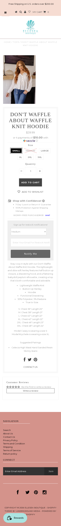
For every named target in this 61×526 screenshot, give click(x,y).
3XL (40, 157)
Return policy (10, 453)
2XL (30, 157)
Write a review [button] (30, 390)
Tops (16, 42)
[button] (30, 139)
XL (20, 157)
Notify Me (30, 253)
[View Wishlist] (29, 12)
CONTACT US (30, 367)
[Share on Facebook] (25, 360)
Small (16, 150)
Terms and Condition (14, 443)
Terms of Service (12, 450)
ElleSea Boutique (35, 508)
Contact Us (9, 437)
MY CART (41, 12)
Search (7, 430)
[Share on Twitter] (30, 360)
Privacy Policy (10, 440)
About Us (8, 433)
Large (45, 150)
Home (7, 42)
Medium (30, 150)
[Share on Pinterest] (35, 360)
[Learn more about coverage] (43, 201)
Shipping (8, 447)
